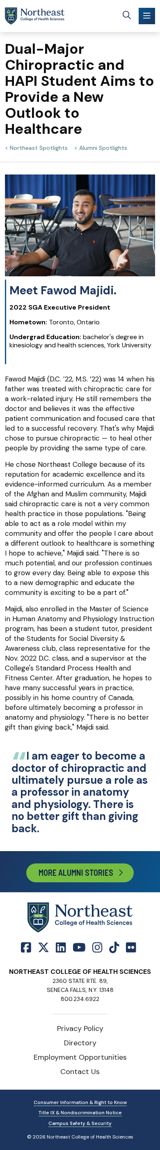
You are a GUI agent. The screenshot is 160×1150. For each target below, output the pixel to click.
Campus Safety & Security (80, 1123)
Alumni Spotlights (103, 147)
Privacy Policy (80, 1028)
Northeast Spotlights (39, 147)
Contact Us (80, 1072)
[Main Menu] (147, 16)
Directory (80, 1043)
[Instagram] (97, 947)
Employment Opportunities (80, 1057)
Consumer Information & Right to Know (80, 1102)
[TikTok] (114, 947)
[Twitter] (43, 947)
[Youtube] (79, 947)
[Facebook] (27, 947)
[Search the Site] (127, 16)
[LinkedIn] (61, 947)
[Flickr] (131, 947)
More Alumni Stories (76, 872)
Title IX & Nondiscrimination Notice (80, 1112)
